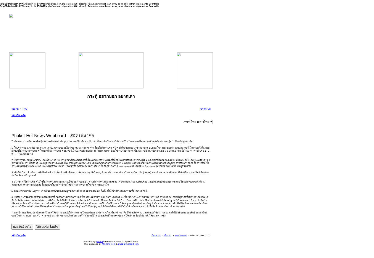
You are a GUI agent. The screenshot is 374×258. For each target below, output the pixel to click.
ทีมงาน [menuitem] (167, 235)
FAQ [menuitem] (24, 108)
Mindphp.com (108, 244)
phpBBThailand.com (128, 244)
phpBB (99, 241)
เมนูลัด (15, 108)
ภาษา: (187, 122)
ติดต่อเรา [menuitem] (156, 235)
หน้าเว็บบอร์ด (18, 115)
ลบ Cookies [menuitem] (181, 235)
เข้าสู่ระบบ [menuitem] (205, 108)
